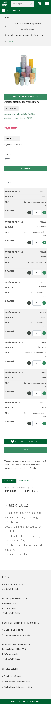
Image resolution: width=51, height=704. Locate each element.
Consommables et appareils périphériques (27, 26)
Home (6, 17)
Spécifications (24, 481)
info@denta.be (13, 589)
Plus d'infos (11, 138)
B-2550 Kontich (9, 608)
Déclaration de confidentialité (17, 681)
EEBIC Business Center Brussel (16, 644)
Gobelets (38, 35)
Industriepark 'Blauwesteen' (14, 598)
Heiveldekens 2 (9, 603)
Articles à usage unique (19, 35)
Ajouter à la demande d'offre (27, 441)
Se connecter (25, 168)
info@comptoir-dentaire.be (18, 635)
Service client (10, 668)
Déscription (9, 481)
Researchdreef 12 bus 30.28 (14, 649)
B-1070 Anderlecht (10, 654)
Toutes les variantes (27, 96)
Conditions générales (13, 676)
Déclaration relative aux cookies (18, 687)
